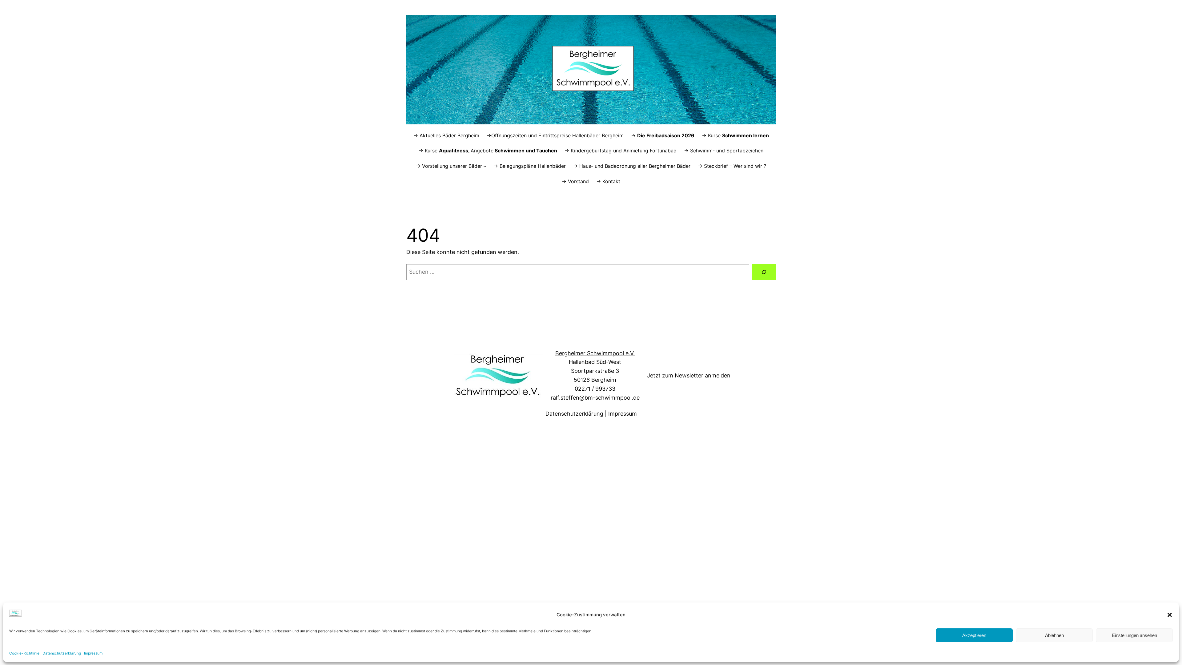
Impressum (93, 653)
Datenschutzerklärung (61, 653)
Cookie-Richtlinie (24, 653)
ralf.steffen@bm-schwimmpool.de (595, 397)
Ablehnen (1054, 635)
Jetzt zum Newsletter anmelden (688, 375)
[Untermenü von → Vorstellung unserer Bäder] (484, 166)
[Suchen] (764, 272)
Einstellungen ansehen (1134, 635)
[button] (1170, 615)
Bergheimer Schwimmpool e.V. (595, 353)
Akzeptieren (974, 635)
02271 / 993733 (595, 388)
